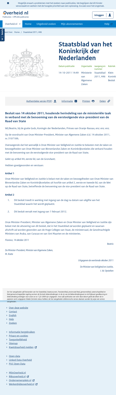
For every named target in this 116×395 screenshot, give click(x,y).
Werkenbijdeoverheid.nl (21, 384)
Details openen (2, 34)
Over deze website (18, 307)
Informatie (67, 101)
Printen (86, 101)
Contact (13, 311)
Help (11, 319)
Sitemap (13, 343)
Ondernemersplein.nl (20, 380)
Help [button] (106, 23)
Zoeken (13, 323)
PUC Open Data (17, 363)
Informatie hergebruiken (22, 331)
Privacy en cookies (18, 335)
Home (28, 23)
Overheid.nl (11, 24)
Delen (103, 101)
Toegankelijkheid (18, 339)
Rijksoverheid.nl (17, 376)
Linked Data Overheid (20, 359)
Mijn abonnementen (72, 23)
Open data (14, 356)
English (12, 315)
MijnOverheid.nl (17, 372)
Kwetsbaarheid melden (21, 347)
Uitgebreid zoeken (46, 23)
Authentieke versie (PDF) (40, 102)
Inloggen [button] (99, 15)
